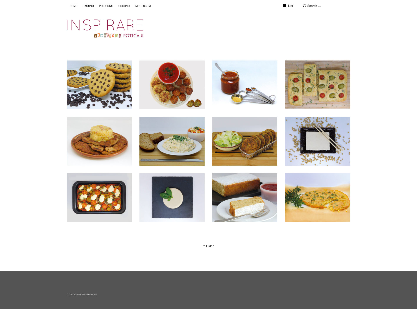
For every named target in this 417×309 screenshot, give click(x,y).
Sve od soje (299, 123)
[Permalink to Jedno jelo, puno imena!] (317, 197)
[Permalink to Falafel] (172, 84)
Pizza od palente (84, 179)
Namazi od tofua (157, 123)
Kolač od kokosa (230, 179)
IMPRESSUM (143, 6)
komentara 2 (151, 72)
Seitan (76, 123)
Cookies (78, 67)
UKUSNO (88, 6)
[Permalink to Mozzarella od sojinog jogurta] (172, 197)
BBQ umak (225, 67)
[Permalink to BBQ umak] (244, 84)
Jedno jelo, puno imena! (309, 179)
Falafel (149, 67)
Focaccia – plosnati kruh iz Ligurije (311, 69)
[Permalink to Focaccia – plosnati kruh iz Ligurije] (317, 84)
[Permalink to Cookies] (99, 84)
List (290, 5)
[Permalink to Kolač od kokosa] (244, 197)
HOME (73, 6)
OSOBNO (124, 6)
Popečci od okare (231, 123)
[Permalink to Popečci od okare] (244, 141)
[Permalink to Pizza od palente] (99, 197)
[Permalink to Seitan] (99, 141)
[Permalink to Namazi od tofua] (172, 141)
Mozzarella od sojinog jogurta (168, 179)
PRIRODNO (106, 6)
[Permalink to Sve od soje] (317, 141)
